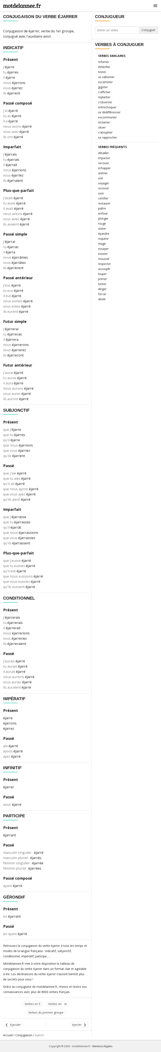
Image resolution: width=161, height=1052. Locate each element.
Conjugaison (23, 1035)
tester (102, 72)
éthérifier (104, 67)
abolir (102, 299)
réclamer (104, 122)
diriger (102, 289)
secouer (103, 163)
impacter (104, 158)
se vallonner (106, 77)
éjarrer (34, 31)
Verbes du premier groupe (46, 1012)
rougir (102, 223)
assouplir (104, 269)
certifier (103, 198)
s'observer (105, 102)
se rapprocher (107, 137)
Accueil (8, 1035)
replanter (104, 97)
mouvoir (103, 259)
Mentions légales (102, 1046)
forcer (102, 294)
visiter (102, 229)
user (101, 193)
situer (102, 127)
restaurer (104, 203)
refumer (103, 62)
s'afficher (104, 92)
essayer (103, 249)
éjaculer (15, 1025)
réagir (102, 244)
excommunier (107, 117)
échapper (104, 168)
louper (102, 274)
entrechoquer (107, 107)
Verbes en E (32, 1004)
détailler (103, 153)
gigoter (103, 87)
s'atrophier (105, 132)
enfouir (103, 213)
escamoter (105, 82)
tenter (102, 284)
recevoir (103, 188)
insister (103, 254)
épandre (103, 234)
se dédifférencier (109, 112)
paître (102, 208)
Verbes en (57, 1004)
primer (102, 279)
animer (103, 173)
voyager (103, 183)
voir (100, 178)
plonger (103, 218)
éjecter (77, 1025)
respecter (104, 264)
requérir (103, 239)
